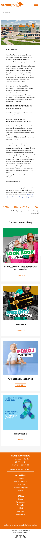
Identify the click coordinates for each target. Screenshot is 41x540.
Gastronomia (20, 502)
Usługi (20, 508)
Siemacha (20, 511)
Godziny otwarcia (20, 481)
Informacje (7, 12)
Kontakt (20, 490)
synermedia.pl (26, 530)
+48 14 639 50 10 (22, 465)
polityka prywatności (11, 525)
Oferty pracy (20, 484)
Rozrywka (20, 505)
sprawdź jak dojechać (20, 469)
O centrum (20, 478)
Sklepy (20, 499)
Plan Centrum (20, 515)
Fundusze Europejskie (20, 487)
